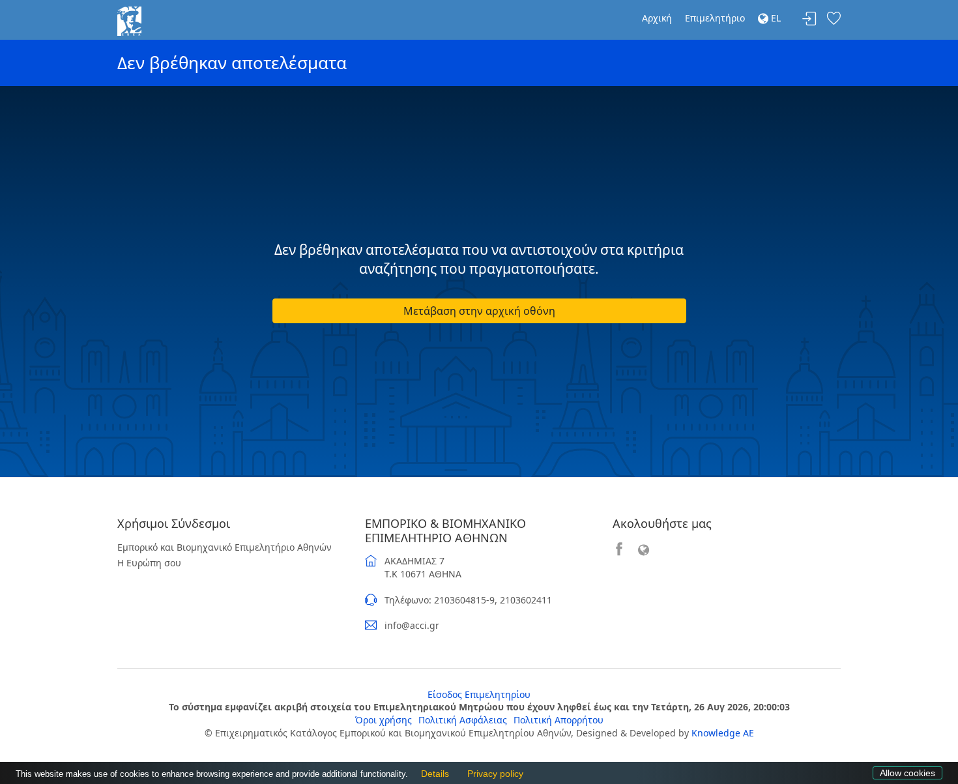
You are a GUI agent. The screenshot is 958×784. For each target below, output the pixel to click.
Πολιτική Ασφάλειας (462, 720)
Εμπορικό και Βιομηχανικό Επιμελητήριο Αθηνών (224, 547)
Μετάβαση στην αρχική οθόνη (479, 311)
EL (774, 18)
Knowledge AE (722, 733)
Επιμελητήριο (715, 18)
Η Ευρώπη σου (149, 563)
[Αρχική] (129, 20)
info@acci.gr (412, 625)
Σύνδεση (809, 19)
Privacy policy (492, 774)
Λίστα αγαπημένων (833, 19)
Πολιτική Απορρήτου (558, 720)
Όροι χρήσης (383, 720)
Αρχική (657, 18)
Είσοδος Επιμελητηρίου (479, 694)
